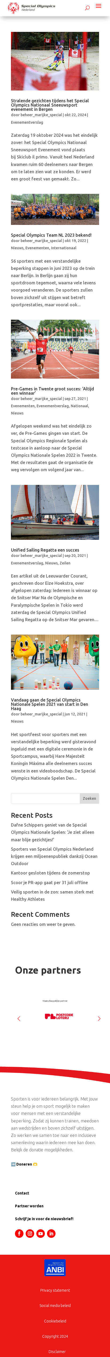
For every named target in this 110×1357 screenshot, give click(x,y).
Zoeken (89, 798)
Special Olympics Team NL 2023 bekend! (51, 235)
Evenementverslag (27, 122)
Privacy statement (55, 1290)
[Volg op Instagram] (30, 1233)
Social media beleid (55, 1305)
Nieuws (17, 248)
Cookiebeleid (55, 1321)
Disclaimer (57, 1352)
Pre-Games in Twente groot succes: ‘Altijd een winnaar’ (52, 390)
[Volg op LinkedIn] (51, 1233)
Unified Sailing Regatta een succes (45, 550)
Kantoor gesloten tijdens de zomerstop (50, 872)
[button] (99, 1016)
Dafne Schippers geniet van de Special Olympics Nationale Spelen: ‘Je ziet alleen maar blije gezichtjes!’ (52, 832)
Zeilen (65, 563)
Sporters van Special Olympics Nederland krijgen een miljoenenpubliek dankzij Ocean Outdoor (54, 856)
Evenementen (37, 248)
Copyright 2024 (55, 1336)
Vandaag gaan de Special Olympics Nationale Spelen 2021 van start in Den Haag (49, 704)
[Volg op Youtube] (40, 1233)
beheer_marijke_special (41, 115)
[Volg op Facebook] (19, 1233)
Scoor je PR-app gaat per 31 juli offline (49, 882)
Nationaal (79, 406)
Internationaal (63, 248)
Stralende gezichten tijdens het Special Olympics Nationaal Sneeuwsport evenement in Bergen (50, 105)
